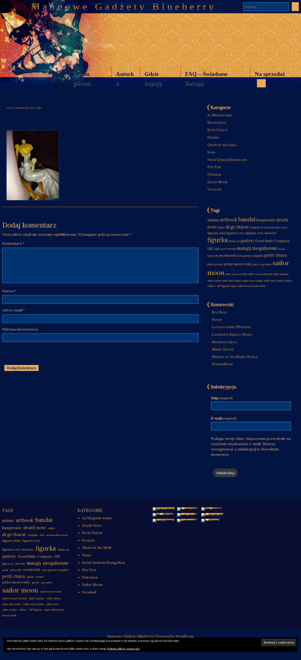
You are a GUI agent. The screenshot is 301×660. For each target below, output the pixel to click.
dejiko (221, 227)
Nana (211, 152)
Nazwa (9, 291)
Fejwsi (216, 319)
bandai (246, 219)
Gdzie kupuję (153, 78)
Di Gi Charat (217, 130)
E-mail (223, 418)
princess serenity (238, 264)
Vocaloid (214, 189)
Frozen (213, 137)
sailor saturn (214, 280)
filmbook (234, 241)
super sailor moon (241, 286)
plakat (210, 264)
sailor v (211, 286)
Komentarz (13, 243)
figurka (217, 240)
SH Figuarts (223, 286)
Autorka (125, 78)
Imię (222, 398)
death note (34, 527)
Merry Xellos (222, 349)
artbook (228, 220)
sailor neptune (281, 274)
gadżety (247, 240)
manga (244, 248)
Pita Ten (214, 167)
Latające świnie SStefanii (231, 327)
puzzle (256, 264)
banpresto (265, 219)
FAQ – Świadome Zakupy (206, 78)
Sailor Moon (217, 182)
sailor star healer (231, 280)
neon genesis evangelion (250, 255)
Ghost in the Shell (222, 145)
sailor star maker (252, 280)
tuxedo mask (258, 286)
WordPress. (185, 636)
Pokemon (214, 174)
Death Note (216, 122)
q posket (266, 264)
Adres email (13, 310)
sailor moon (20, 590)
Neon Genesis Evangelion (227, 159)
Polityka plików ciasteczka (123, 648)
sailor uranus (284, 280)
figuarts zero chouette (261, 233)
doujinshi (255, 227)
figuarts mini (216, 233)
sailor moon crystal (236, 274)
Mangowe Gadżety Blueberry (123, 6)
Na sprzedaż (267, 81)
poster (219, 264)
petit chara (275, 255)
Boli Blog (219, 312)
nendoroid (227, 255)
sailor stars (270, 280)
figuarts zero (235, 233)
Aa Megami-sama (219, 115)
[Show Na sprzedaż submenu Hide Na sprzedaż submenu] (261, 83)
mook (282, 248)
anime (213, 219)
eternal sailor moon (276, 227)
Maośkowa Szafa (224, 342)
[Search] (295, 6)
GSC (210, 249)
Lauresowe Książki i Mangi (232, 334)
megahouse (265, 248)
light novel (220, 248)
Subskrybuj (225, 473)
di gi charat (237, 226)
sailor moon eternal (259, 274)
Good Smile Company (272, 241)
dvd (263, 227)
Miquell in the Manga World (234, 356)
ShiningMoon (222, 364)
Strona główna (81, 78)
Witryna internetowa (20, 329)
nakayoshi (212, 255)
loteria (231, 249)
